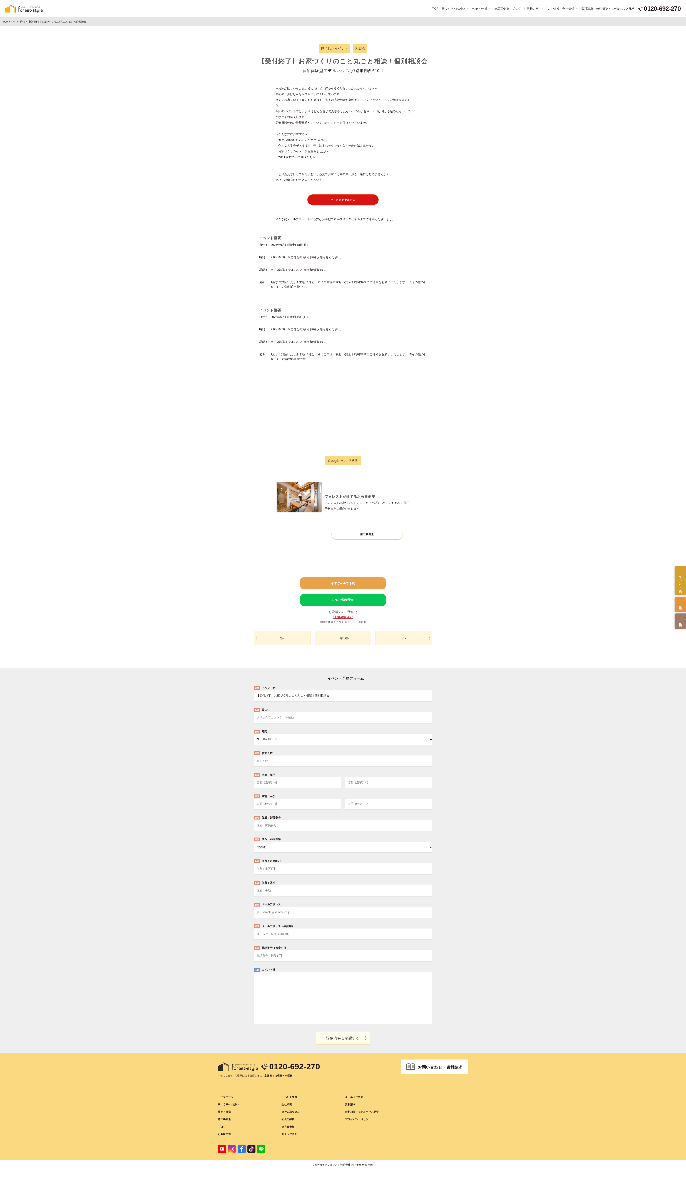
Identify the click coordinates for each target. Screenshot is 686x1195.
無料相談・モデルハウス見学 (615, 8)
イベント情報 (551, 8)
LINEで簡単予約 (343, 600)
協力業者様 (288, 1126)
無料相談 (680, 621)
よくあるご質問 (354, 1096)
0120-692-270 (343, 617)
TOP (435, 8)
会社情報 (568, 8)
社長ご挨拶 (288, 1119)
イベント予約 (680, 580)
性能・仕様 (479, 8)
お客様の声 (531, 8)
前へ (282, 638)
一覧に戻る (343, 638)
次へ (404, 638)
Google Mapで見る (343, 461)
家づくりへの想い (453, 8)
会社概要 (287, 1104)
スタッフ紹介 (289, 1134)
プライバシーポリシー (358, 1119)
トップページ (225, 1096)
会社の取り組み (291, 1111)
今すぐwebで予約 (343, 583)
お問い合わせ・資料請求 (440, 1067)
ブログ (516, 8)
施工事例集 (501, 8)
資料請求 (587, 8)
